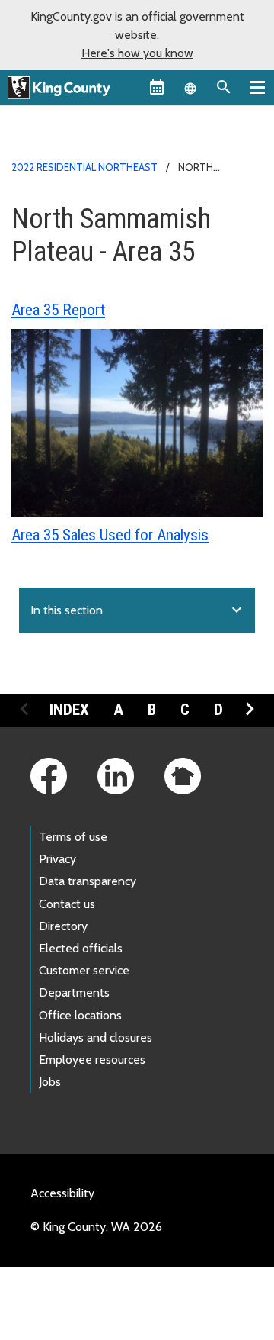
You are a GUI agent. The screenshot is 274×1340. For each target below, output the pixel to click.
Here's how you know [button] (137, 53)
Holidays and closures (95, 1037)
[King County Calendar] (157, 87)
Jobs (50, 1081)
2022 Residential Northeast (84, 167)
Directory (63, 926)
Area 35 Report (58, 310)
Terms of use (73, 836)
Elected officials (81, 948)
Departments (74, 992)
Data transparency (87, 881)
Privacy (57, 859)
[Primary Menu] (257, 87)
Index (69, 710)
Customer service (84, 970)
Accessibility (62, 1193)
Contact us (67, 904)
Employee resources (92, 1059)
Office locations (80, 1015)
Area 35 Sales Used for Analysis (110, 535)
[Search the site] (224, 87)
